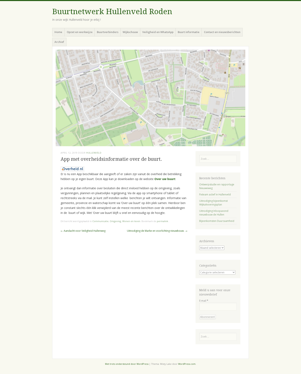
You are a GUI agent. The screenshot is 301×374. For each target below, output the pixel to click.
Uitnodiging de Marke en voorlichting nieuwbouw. (157, 231)
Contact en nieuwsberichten (222, 32)
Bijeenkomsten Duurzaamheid (216, 221)
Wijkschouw (130, 32)
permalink (163, 221)
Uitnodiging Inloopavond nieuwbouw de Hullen (213, 212)
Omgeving (115, 221)
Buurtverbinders (107, 32)
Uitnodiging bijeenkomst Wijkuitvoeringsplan (213, 202)
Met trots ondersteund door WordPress (126, 363)
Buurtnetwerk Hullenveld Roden (112, 11)
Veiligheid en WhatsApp (157, 32)
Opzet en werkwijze (80, 32)
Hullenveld (94, 152)
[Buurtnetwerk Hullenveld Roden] (150, 98)
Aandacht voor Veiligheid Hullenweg (83, 231)
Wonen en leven (131, 221)
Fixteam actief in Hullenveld (215, 194)
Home (58, 32)
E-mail (203, 300)
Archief (59, 42)
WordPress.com (187, 363)
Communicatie (100, 221)
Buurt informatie (188, 32)
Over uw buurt (164, 179)
